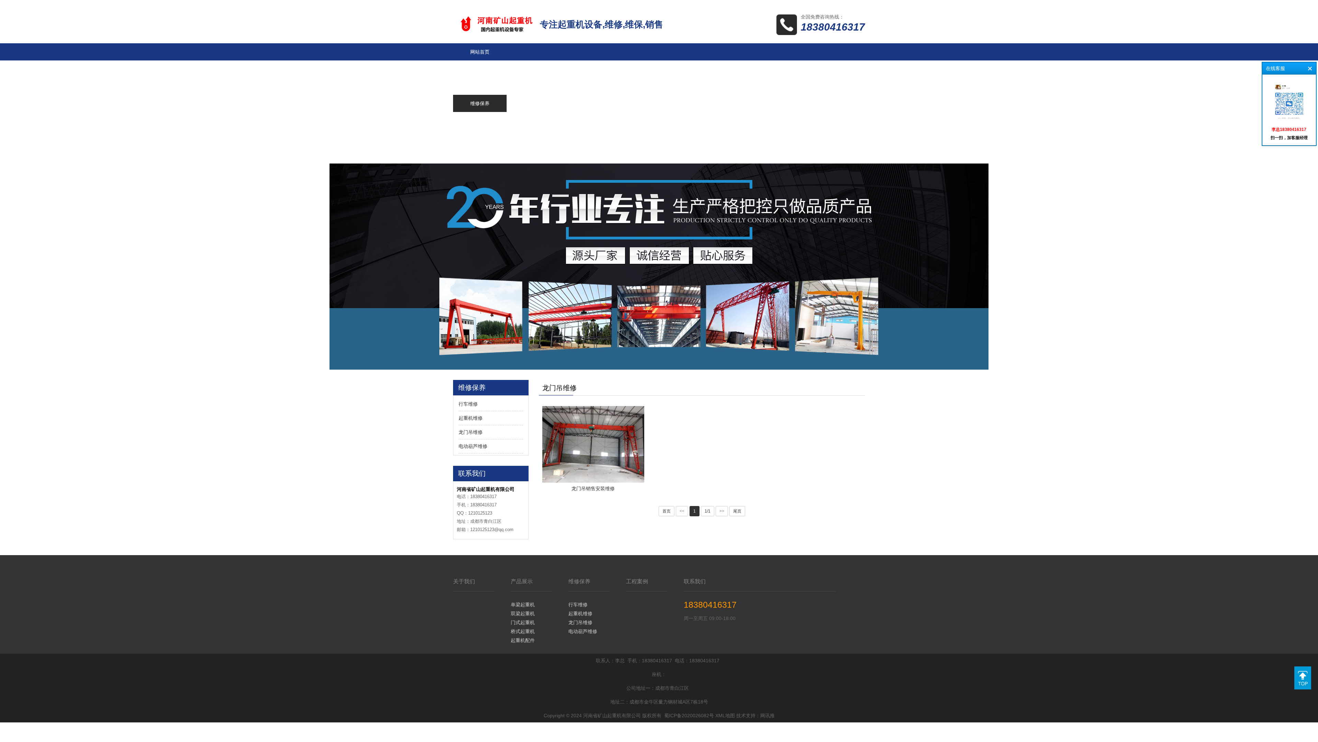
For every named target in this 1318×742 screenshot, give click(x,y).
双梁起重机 (523, 613)
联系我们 (695, 581)
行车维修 (468, 404)
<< (682, 511)
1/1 (707, 511)
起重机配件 (523, 640)
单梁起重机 (523, 604)
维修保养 (579, 581)
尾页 (737, 511)
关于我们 (464, 581)
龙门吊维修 (471, 432)
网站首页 (479, 52)
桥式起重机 (523, 631)
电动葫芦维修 (473, 446)
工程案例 (637, 581)
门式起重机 (523, 622)
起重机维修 (471, 418)
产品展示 (522, 581)
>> (721, 511)
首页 (666, 511)
